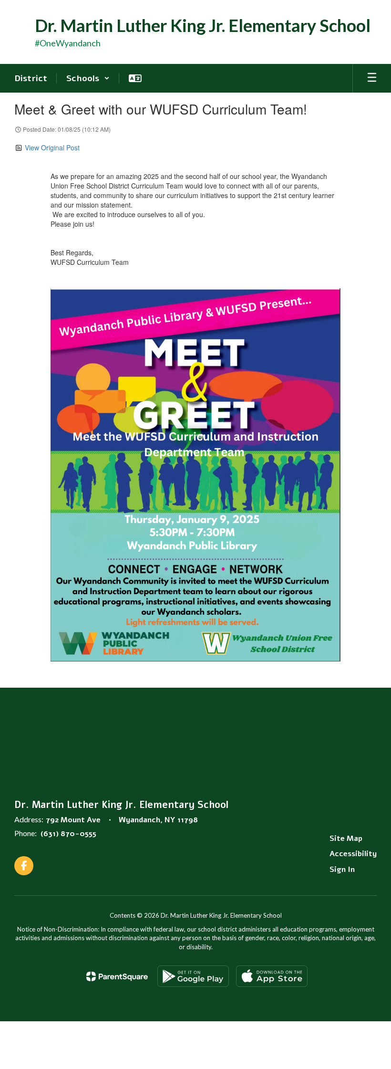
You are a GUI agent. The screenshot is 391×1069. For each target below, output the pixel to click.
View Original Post (52, 147)
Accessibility (353, 854)
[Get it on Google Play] (193, 976)
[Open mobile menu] (372, 78)
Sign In (342, 869)
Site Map (345, 838)
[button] (88, 78)
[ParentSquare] (117, 976)
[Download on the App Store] (272, 976)
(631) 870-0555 (68, 833)
